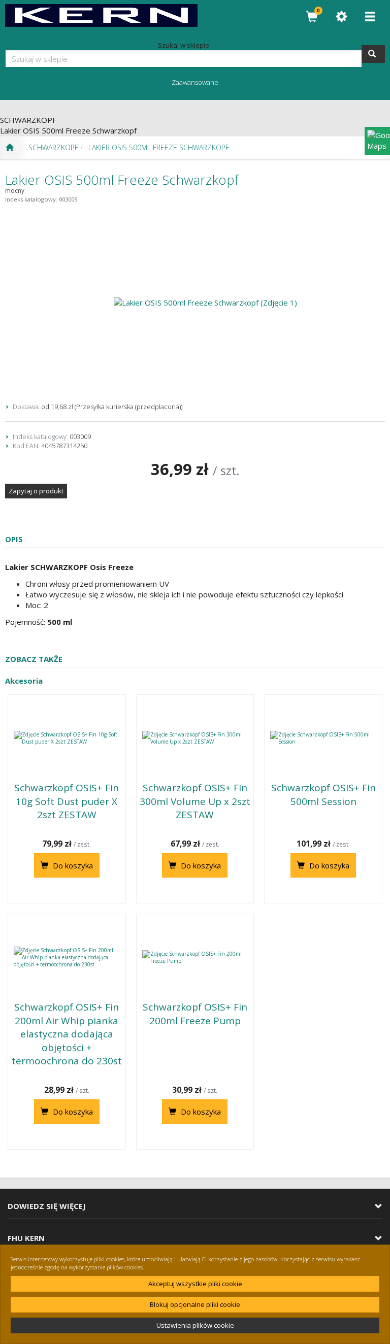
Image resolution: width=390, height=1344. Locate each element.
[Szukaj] (373, 54)
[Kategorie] (369, 16)
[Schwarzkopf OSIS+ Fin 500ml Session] (323, 738)
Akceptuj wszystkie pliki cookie (195, 1283)
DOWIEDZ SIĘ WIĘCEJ (47, 1206)
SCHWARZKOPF (53, 147)
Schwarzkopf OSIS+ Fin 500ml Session (323, 794)
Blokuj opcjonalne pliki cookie (195, 1304)
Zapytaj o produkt (36, 490)
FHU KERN (26, 1238)
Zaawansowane (195, 82)
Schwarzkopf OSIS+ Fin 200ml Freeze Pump (195, 1013)
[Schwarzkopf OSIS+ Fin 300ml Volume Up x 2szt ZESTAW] (195, 738)
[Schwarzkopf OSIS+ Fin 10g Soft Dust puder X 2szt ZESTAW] (67, 738)
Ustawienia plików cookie (195, 1325)
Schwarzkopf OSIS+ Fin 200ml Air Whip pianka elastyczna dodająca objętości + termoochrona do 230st (67, 1033)
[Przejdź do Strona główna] (9, 148)
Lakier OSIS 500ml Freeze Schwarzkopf (158, 147)
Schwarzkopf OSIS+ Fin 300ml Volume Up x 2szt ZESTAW (195, 801)
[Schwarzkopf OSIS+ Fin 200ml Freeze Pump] (195, 957)
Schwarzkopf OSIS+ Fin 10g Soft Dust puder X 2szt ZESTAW (66, 801)
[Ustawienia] (341, 16)
